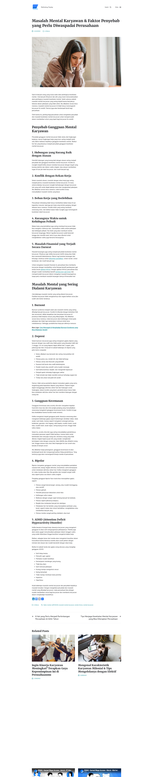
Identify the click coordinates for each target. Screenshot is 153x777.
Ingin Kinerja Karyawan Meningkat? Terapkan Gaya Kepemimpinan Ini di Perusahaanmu (50, 670)
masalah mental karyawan (66, 605)
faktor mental (47, 605)
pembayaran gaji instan (63, 272)
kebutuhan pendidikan (56, 259)
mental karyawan (88, 605)
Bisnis (48, 31)
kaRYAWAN (55, 605)
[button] (108, 7)
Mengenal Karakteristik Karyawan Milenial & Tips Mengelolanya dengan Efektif (97, 668)
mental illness (79, 605)
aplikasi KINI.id (45, 270)
